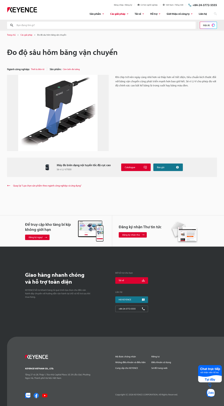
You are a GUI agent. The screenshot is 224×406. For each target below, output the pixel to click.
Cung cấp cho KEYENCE (126, 368)
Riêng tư (155, 356)
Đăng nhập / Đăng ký (123, 5)
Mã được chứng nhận (125, 356)
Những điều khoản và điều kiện (130, 362)
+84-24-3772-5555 (205, 5)
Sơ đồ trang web (159, 368)
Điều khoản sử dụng (161, 362)
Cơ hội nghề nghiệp (149, 5)
